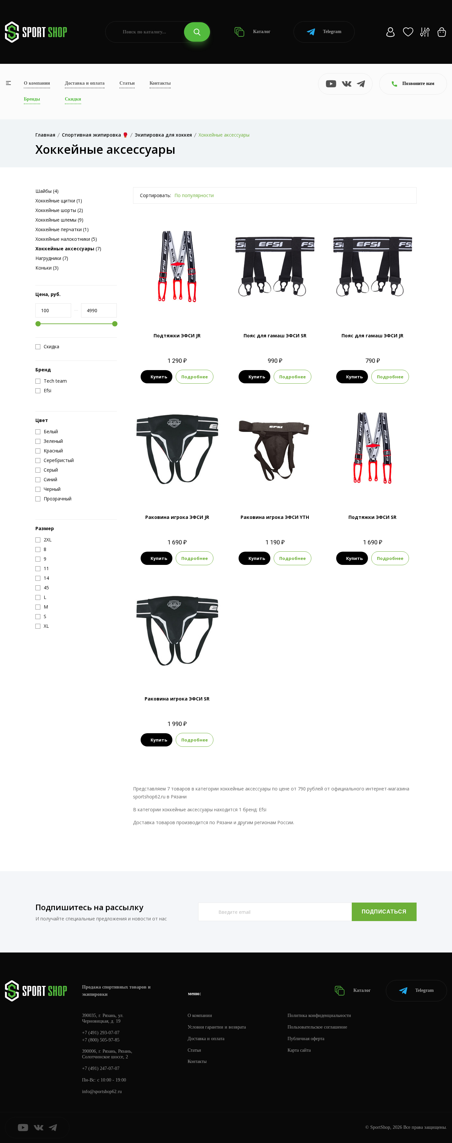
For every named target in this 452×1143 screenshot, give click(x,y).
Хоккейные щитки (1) (58, 200)
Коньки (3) (47, 268)
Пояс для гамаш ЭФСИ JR (372, 335)
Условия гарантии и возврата (217, 1027)
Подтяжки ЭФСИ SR (372, 517)
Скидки (73, 99)
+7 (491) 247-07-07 (100, 1068)
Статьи (127, 83)
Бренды (32, 99)
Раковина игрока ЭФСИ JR (177, 517)
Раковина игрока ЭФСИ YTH (275, 517)
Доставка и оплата (85, 83)
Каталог (261, 31)
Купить (159, 377)
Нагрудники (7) (51, 258)
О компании (37, 83)
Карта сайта (299, 1050)
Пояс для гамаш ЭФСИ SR (275, 335)
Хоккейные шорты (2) (59, 210)
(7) (68, 248)
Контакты (160, 83)
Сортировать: (155, 195)
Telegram (332, 31)
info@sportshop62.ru (102, 1091)
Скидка (51, 346)
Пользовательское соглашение (317, 1027)
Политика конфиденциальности (319, 1015)
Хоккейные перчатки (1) (62, 229)
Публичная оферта (306, 1038)
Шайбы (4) (47, 191)
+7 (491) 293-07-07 (100, 1032)
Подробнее (194, 377)
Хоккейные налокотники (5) (66, 239)
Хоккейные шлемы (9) (59, 220)
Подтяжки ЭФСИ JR (177, 335)
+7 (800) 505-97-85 (100, 1039)
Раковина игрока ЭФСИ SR (177, 699)
